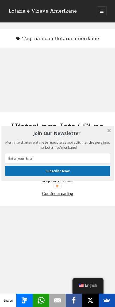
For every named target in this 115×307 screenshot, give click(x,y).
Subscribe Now (57, 171)
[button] (57, 133)
